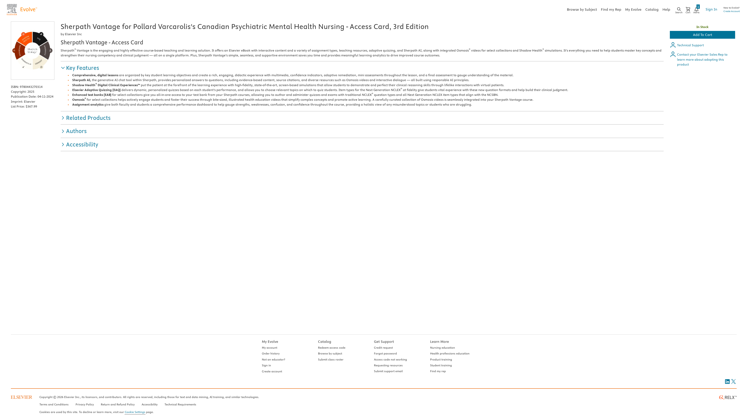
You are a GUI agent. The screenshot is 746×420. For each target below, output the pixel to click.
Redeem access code (331, 347)
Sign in (266, 365)
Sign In (711, 9)
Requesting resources (388, 365)
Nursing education (442, 347)
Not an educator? (273, 359)
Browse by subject (330, 353)
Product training (441, 359)
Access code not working (390, 359)
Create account (272, 371)
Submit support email (388, 371)
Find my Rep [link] (611, 9)
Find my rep (438, 371)
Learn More (439, 341)
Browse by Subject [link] (582, 9)
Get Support (384, 341)
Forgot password (385, 353)
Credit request (383, 347)
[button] (80, 68)
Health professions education (450, 353)
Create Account (731, 11)
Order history (271, 353)
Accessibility (150, 404)
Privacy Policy (85, 404)
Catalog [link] (652, 9)
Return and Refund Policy (118, 404)
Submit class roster (330, 359)
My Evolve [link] (633, 9)
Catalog (324, 341)
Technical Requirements (180, 404)
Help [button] (666, 9)
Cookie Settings (135, 412)
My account (269, 347)
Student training (441, 365)
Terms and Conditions (54, 404)
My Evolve (270, 341)
